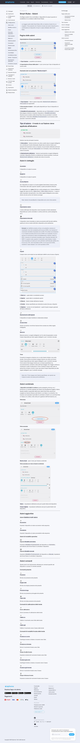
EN (34, 721)
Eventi (35, 697)
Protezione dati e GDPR (39, 705)
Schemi (10, 85)
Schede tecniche (52, 694)
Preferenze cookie (38, 708)
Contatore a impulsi (12, 63)
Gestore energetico (12, 90)
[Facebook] (35, 718)
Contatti (69, 2)
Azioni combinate (66, 27)
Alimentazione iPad (12, 50)
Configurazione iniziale (11, 17)
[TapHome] (10, 2)
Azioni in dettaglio (66, 24)
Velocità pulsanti (12, 40)
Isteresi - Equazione (12, 57)
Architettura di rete (12, 55)
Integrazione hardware (11, 69)
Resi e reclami (38, 711)
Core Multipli (11, 52)
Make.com (10, 38)
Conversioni (10, 43)
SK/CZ (37, 721)
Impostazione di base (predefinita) (69, 17)
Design (28, 2)
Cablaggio (10, 11)
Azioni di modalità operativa (69, 35)
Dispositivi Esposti (12, 72)
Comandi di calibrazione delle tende (69, 44)
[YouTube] (35, 724)
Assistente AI (37, 5)
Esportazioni (11, 87)
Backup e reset (11, 78)
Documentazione (44, 2)
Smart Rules (11, 66)
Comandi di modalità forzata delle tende (69, 48)
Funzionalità (22, 2)
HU (41, 721)
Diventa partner (62, 2)
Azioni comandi (65, 38)
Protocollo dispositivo (10, 33)
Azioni (9, 48)
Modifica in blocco (12, 27)
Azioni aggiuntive (65, 29)
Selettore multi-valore (69, 32)
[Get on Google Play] (15, 693)
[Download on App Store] (21, 693)
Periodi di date (11, 45)
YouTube (36, 726)
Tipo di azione (65, 22)
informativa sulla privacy (67, 738)
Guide (30, 5)
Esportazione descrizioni (11, 60)
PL (43, 721)
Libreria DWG (52, 690)
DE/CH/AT (48, 721)
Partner (51, 2)
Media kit (51, 688)
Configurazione (11, 22)
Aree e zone (11, 25)
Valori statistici (11, 36)
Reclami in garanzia (38, 706)
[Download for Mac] (27, 693)
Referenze (38, 2)
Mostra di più (68, 20)
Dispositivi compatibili (48, 5)
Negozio (32, 2)
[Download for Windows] (8, 693)
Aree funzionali (11, 20)
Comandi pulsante (69, 40)
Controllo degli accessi (11, 82)
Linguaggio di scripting (11, 75)
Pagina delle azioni (66, 13)
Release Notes (11, 92)
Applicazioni (11, 13)
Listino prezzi (52, 692)
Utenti (9, 29)
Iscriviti (71, 734)
